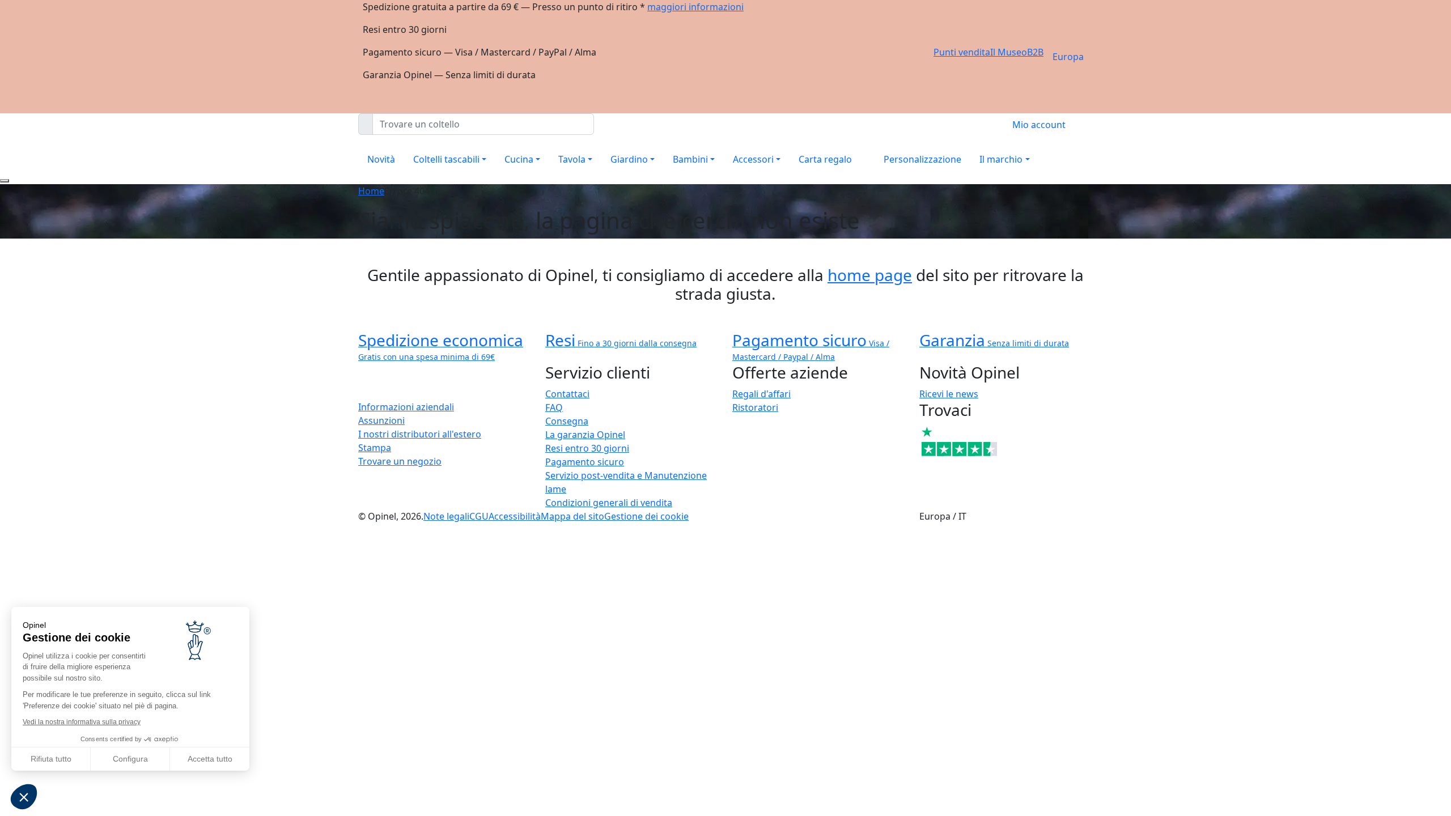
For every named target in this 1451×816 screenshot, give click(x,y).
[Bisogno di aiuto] (4, 180)
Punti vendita (962, 52)
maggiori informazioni (695, 7)
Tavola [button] (572, 159)
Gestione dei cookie (646, 516)
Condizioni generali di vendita (608, 502)
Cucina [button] (518, 159)
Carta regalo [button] (825, 159)
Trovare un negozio (400, 461)
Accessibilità (515, 516)
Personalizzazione (922, 159)
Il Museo (1008, 52)
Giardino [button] (629, 159)
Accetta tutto (210, 758)
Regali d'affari (761, 394)
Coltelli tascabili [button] (446, 159)
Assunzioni (381, 420)
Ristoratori (755, 407)
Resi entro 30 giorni (587, 448)
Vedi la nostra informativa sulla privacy (82, 722)
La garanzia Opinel (585, 434)
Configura (130, 758)
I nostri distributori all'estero (419, 434)
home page (870, 275)
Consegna (566, 421)
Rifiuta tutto (51, 758)
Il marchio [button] (1001, 159)
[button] (23, 796)
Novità (381, 159)
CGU (479, 516)
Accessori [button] (753, 159)
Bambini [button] (690, 159)
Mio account (1039, 124)
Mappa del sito (572, 516)
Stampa (374, 447)
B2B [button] (1035, 52)
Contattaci (567, 394)
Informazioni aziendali (406, 407)
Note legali (446, 516)
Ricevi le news (948, 394)
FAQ (554, 407)
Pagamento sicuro (584, 462)
